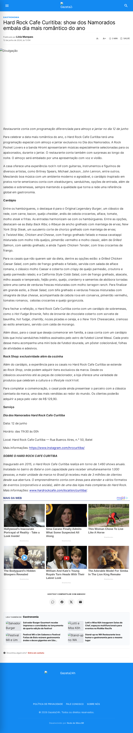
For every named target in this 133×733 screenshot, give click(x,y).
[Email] (80, 602)
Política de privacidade (48, 704)
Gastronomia (11, 17)
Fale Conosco (75, 704)
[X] (71, 602)
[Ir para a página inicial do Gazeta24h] (66, 5)
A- (97, 38)
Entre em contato (36, 653)
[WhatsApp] (52, 602)
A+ (104, 38)
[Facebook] (62, 602)
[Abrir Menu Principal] (7, 5)
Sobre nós (93, 704)
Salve (126, 38)
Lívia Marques (24, 36)
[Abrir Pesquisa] (126, 5)
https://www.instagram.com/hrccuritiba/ (57, 447)
